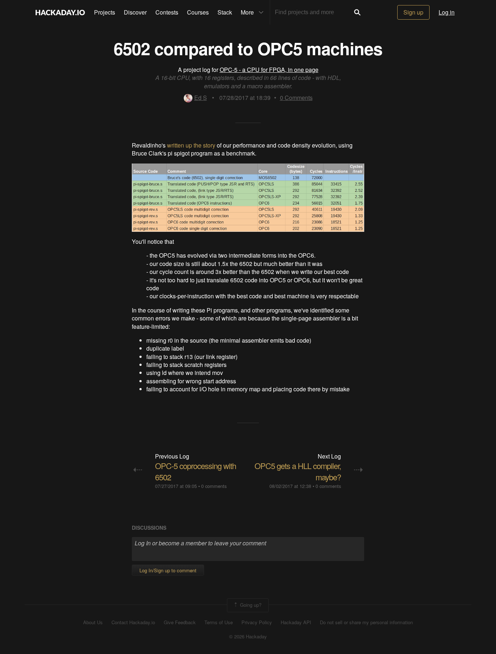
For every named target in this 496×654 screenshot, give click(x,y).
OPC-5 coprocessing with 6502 (195, 471)
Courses (198, 12)
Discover (135, 12)
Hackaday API (296, 622)
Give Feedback (180, 622)
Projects (104, 12)
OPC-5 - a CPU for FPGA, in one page (269, 69)
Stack (224, 12)
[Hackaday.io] (60, 12)
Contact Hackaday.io (133, 622)
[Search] (357, 12)
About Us (93, 622)
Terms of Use (218, 622)
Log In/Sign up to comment (167, 570)
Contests (166, 12)
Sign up (413, 12)
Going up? (250, 604)
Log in (447, 12)
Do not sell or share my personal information (366, 622)
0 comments (214, 486)
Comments (296, 97)
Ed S (200, 97)
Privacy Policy (256, 622)
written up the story (191, 145)
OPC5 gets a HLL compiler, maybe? (298, 471)
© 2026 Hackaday (248, 636)
